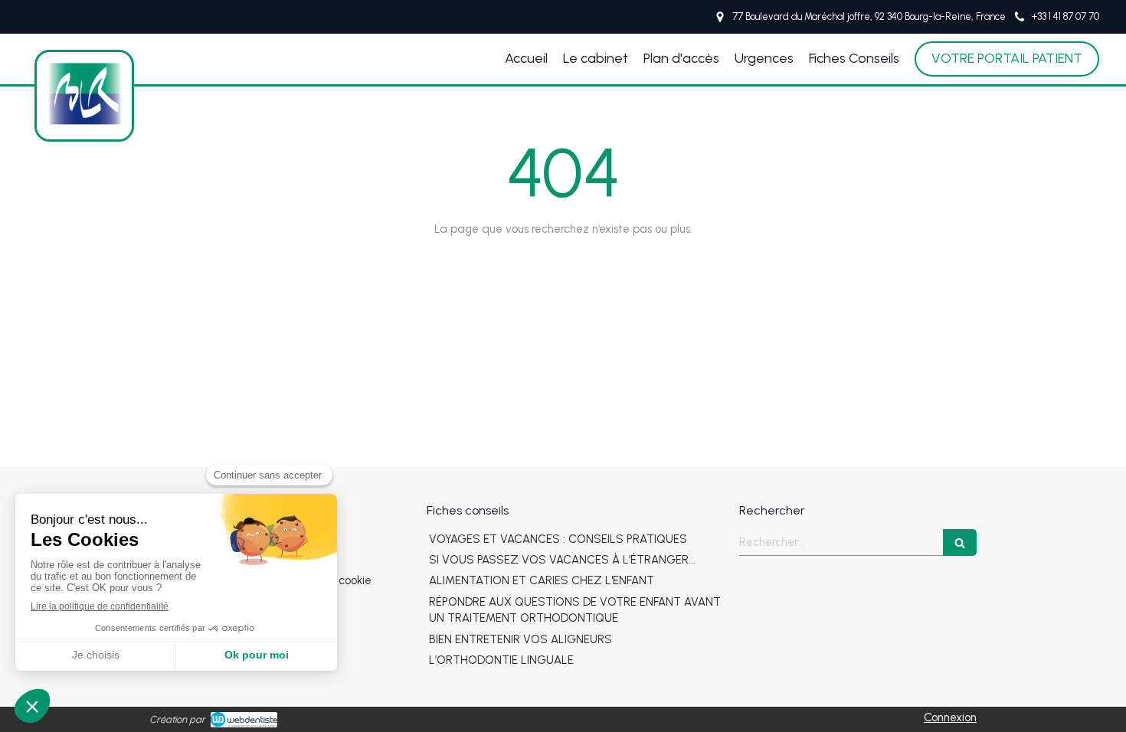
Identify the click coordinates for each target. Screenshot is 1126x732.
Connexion (950, 717)
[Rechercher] (960, 542)
